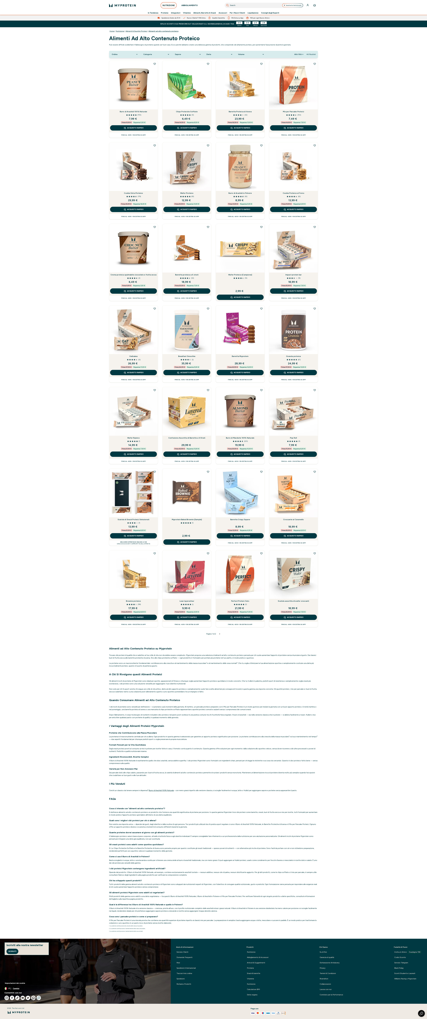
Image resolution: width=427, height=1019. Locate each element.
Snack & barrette (253, 973)
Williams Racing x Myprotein (405, 979)
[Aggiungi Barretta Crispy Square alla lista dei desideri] (261, 472)
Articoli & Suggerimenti (256, 963)
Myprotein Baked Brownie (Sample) (187, 519)
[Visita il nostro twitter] (28, 998)
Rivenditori (324, 979)
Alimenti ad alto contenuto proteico (163, 31)
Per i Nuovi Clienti (237, 13)
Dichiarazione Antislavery (329, 963)
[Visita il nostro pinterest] (33, 998)
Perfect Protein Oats (240, 601)
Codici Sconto (400, 957)
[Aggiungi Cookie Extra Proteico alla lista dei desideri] (154, 145)
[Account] (308, 5)
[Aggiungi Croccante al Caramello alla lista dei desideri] (314, 472)
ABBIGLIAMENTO (189, 5)
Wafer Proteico (186, 193)
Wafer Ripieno (133, 438)
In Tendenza (153, 13)
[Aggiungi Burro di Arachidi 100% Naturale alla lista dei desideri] (154, 64)
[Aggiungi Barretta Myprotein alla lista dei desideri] (261, 308)
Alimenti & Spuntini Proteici (136, 31)
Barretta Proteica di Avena (240, 112)
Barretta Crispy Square (240, 519)
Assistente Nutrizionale (293, 5)
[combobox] (264, 5)
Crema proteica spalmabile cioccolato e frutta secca (133, 275)
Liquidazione (253, 13)
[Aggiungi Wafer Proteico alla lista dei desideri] (208, 145)
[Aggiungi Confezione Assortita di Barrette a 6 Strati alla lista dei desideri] (208, 390)
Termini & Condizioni (328, 973)
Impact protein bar (293, 275)
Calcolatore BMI (253, 989)
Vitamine (187, 13)
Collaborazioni (325, 984)
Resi (178, 963)
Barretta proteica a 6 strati (186, 275)
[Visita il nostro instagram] (6, 998)
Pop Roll (293, 438)
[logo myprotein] (122, 5)
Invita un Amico (407, 952)
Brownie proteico (133, 601)
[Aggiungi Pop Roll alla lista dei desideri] (314, 390)
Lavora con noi (325, 989)
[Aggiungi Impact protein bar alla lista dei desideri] (314, 227)
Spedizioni (181, 979)
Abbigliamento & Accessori (257, 957)
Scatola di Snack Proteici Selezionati (133, 519)
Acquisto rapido (135, 128)
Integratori (175, 13)
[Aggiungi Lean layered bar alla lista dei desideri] (208, 553)
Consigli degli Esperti (270, 13)
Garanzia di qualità (327, 957)
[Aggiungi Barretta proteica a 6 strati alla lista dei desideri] (208, 227)
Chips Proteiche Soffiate (187, 112)
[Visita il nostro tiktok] (17, 998)
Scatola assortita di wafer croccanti (293, 601)
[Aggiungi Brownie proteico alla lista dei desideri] (154, 553)
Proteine (164, 13)
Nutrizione (120, 31)
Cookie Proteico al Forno (293, 193)
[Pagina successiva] (220, 634)
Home (112, 31)
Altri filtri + (298, 54)
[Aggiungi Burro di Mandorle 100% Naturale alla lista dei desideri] (261, 390)
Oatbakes (133, 356)
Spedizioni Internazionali (186, 968)
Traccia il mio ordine (184, 973)
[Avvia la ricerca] (227, 5)
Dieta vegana (252, 995)
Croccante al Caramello (293, 519)
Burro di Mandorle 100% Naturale (240, 438)
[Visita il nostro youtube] (22, 998)
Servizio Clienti (182, 952)
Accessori (223, 13)
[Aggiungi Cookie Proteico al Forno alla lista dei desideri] (314, 145)
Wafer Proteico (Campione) (240, 275)
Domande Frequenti (184, 957)
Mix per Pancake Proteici (293, 112)
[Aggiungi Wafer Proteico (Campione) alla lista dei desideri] (261, 227)
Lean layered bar (187, 601)
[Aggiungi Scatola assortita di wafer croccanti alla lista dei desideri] (314, 553)
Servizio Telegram (401, 963)
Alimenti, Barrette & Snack (204, 13)
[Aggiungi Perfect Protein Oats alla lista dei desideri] (261, 553)
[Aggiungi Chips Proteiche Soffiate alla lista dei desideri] (208, 64)
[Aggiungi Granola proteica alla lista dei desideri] (314, 308)
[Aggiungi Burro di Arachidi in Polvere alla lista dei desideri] (261, 145)
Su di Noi (323, 952)
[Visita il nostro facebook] (12, 998)
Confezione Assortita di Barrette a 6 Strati (186, 438)
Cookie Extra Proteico (133, 193)
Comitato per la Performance (331, 995)
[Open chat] (38, 998)
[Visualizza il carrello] (314, 5)
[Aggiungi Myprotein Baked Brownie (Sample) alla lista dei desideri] (208, 472)
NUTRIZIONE (169, 5)
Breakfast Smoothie (186, 356)
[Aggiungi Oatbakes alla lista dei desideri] (154, 308)
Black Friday (399, 968)
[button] (421, 1013)
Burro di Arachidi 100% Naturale (133, 112)
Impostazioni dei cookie (15, 983)
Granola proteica (293, 356)
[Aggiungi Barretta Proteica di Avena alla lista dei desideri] (261, 64)
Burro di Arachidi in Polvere (240, 193)
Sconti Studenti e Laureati (404, 973)
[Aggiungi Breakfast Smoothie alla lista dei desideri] (208, 308)
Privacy (322, 968)
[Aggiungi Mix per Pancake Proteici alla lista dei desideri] (314, 64)
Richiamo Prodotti (184, 984)
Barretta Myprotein (240, 356)
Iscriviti (12, 951)
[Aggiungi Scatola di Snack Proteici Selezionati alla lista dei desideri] (154, 472)
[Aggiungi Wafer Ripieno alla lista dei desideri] (154, 390)
